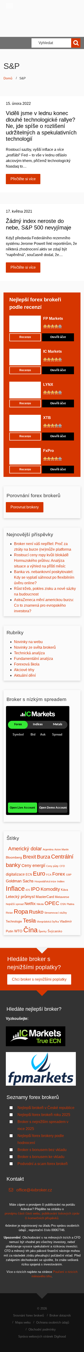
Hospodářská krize (45, 881)
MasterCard (45, 897)
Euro (39, 873)
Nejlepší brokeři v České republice (46, 1108)
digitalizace (15, 874)
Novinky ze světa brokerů (35, 647)
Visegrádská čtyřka (48, 921)
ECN (29, 874)
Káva (64, 889)
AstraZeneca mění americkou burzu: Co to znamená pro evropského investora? (44, 605)
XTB (47, 418)
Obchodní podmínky (42, 1329)
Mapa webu (23, 1322)
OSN (63, 904)
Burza (43, 857)
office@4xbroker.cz (34, 1190)
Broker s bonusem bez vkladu (42, 1150)
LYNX (48, 385)
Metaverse (62, 897)
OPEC (52, 903)
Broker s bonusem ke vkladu (41, 1157)
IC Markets (52, 351)
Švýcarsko (55, 931)
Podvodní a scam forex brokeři (43, 1164)
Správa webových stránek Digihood (42, 1336)
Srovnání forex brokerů (28, 1315)
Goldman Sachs (20, 881)
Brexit (29, 857)
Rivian (9, 912)
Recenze (25, 337)
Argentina (48, 849)
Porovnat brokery (24, 507)
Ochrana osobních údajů (52, 1322)
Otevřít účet (58, 337)
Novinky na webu (28, 642)
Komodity (50, 889)
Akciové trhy (24, 670)
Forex (58, 874)
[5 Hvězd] (60, 326)
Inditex (61, 881)
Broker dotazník (60, 1315)
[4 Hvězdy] (56, 326)
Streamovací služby (55, 912)
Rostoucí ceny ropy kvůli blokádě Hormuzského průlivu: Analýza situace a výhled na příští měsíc (41, 560)
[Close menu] (9, 6)
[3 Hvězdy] (52, 326)
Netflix (30, 903)
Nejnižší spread (15, 904)
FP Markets (53, 318)
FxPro (48, 451)
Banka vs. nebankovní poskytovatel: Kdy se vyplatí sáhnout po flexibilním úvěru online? (44, 577)
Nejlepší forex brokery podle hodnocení (41, 1139)
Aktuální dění (25, 675)
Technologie (14, 921)
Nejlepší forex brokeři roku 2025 (44, 1115)
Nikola (40, 904)
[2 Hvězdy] (49, 326)
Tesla (29, 920)
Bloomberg (14, 857)
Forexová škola (26, 664)
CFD (62, 866)
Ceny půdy (52, 866)
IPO (35, 889)
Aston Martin (61, 849)
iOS (28, 889)
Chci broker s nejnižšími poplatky (39, 979)
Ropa (21, 911)
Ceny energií (33, 865)
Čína (30, 930)
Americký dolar (25, 849)
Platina (70, 904)
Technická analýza (29, 653)
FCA (48, 874)
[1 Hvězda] (45, 326)
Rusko (36, 912)
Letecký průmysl (20, 896)
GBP (68, 874)
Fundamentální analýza (33, 659)
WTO (18, 931)
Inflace (15, 888)
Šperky (42, 931)
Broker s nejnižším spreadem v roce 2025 (43, 1125)
